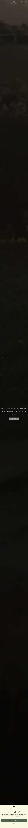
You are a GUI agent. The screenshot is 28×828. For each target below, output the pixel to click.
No (14, 823)
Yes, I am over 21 (14, 820)
